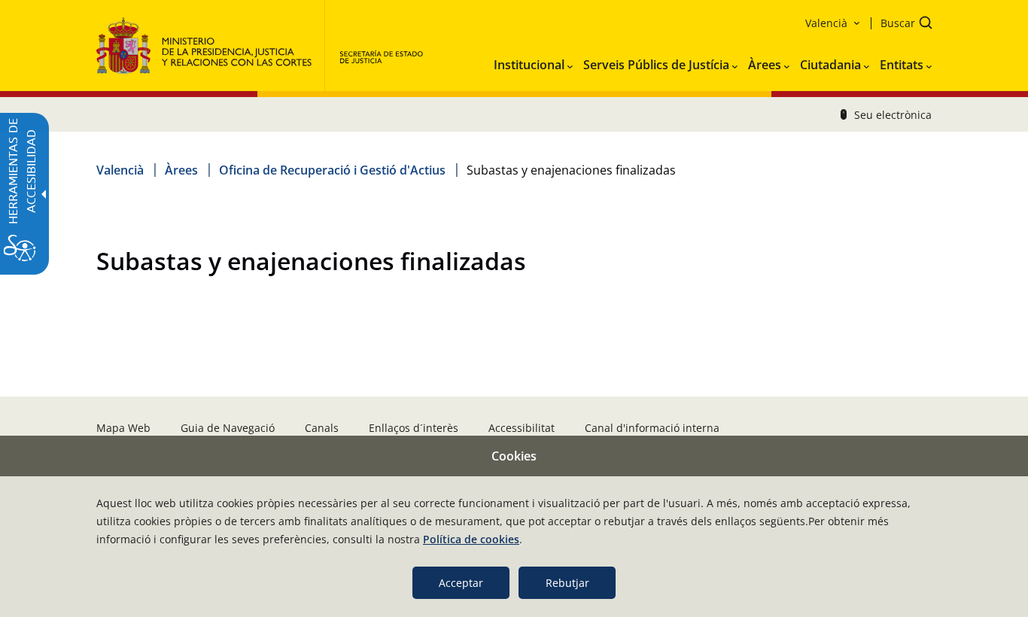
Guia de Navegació (228, 428)
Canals (322, 428)
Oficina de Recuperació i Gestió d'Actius (332, 170)
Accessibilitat (521, 428)
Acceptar (461, 583)
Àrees (181, 170)
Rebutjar (567, 583)
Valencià (120, 170)
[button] (901, 24)
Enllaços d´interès (413, 428)
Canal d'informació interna (652, 428)
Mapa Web (123, 428)
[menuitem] (533, 62)
